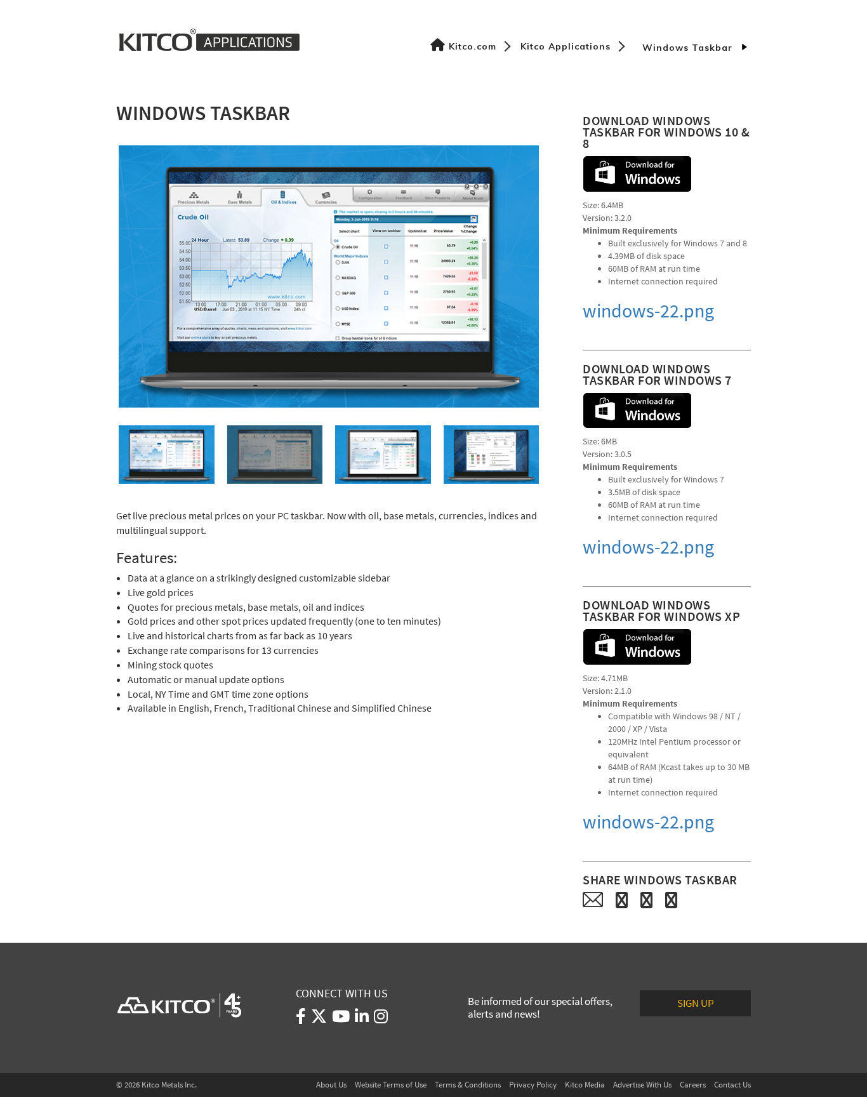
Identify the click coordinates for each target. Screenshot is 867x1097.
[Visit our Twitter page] (319, 1019)
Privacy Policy (533, 1084)
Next (558, 276)
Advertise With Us (642, 1084)
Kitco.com (472, 46)
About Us (331, 1084)
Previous (99, 276)
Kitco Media (585, 1084)
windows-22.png (648, 310)
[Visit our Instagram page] (381, 1019)
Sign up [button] (695, 1003)
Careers (693, 1084)
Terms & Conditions (468, 1084)
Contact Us (732, 1084)
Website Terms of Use (391, 1084)
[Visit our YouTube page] (341, 1019)
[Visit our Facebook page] (301, 1019)
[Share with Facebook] (621, 900)
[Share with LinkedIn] (671, 900)
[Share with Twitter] (646, 900)
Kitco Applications (565, 46)
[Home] (209, 38)
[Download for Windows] (637, 174)
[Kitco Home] (179, 1005)
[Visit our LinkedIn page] (362, 1019)
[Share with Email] (592, 899)
